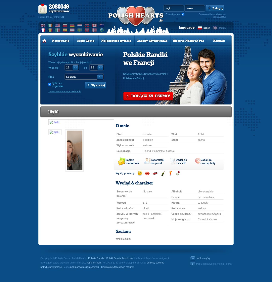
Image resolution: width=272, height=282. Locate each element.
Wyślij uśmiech (139, 173)
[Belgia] (50, 30)
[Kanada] (94, 25)
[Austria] (72, 30)
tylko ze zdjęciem (58, 85)
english (222, 28)
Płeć (51, 76)
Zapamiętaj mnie (173, 14)
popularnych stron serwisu (84, 267)
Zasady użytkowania (152, 40)
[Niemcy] (72, 25)
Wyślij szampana (162, 173)
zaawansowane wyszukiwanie (64, 91)
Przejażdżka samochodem (155, 173)
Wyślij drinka (170, 173)
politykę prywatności (51, 267)
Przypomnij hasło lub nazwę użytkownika (212, 15)
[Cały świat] (101, 30)
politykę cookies (155, 262)
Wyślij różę (178, 173)
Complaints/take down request (117, 267)
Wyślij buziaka (147, 173)
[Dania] (94, 30)
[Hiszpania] (65, 30)
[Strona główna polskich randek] (44, 40)
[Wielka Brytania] (42, 25)
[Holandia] (79, 25)
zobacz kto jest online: (51, 17)
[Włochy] (57, 30)
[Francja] (42, 30)
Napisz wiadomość (132, 161)
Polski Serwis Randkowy (119, 258)
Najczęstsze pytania (116, 40)
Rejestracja (60, 40)
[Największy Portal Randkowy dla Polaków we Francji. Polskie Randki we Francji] (136, 20)
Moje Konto (85, 40)
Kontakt (219, 40)
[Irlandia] (50, 25)
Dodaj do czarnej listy (208, 161)
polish (207, 28)
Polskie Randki (96, 258)
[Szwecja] (79, 30)
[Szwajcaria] (87, 30)
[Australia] (101, 25)
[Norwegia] (87, 25)
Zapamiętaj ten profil (157, 161)
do (85, 67)
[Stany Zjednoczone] (57, 25)
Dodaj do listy (181, 161)
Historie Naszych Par (188, 40)
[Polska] (65, 25)
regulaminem (94, 262)
